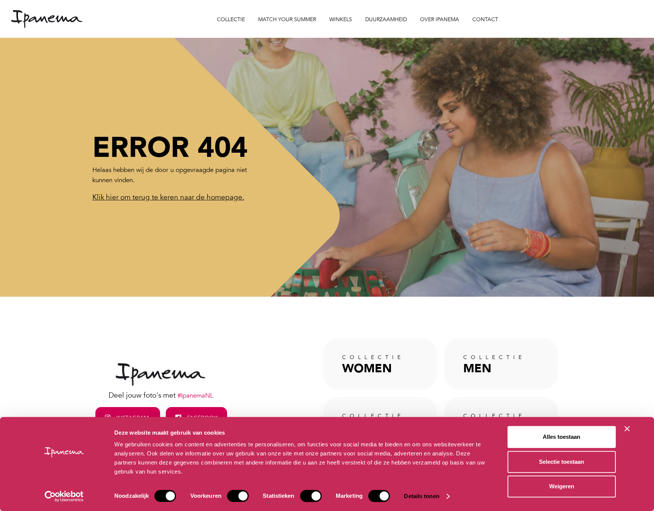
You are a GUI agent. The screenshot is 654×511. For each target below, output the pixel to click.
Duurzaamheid (386, 19)
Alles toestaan (561, 437)
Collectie (231, 19)
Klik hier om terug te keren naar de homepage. (168, 197)
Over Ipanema (439, 19)
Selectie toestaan (561, 461)
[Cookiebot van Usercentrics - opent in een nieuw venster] (64, 496)
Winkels (340, 19)
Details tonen (421, 496)
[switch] (238, 496)
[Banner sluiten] (627, 428)
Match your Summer (287, 19)
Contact (485, 19)
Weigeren (561, 486)
